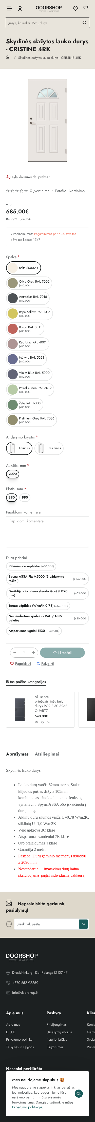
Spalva (11, 257)
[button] (62, 653)
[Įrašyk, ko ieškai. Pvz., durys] (85, 23)
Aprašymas (17, 754)
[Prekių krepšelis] (86, 8)
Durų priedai (16, 558)
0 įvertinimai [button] (40, 191)
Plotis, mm (14, 489)
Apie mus (14, 1013)
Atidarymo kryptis (20, 437)
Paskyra (54, 1013)
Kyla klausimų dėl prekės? (31, 177)
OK (79, 1093)
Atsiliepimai (47, 754)
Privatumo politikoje (27, 1107)
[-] (14, 652)
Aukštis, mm (16, 465)
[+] (33, 652)
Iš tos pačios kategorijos (26, 682)
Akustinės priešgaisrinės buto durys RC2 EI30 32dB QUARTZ (51, 703)
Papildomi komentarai (23, 512)
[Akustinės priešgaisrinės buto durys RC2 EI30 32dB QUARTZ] (19, 709)
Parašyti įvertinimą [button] (70, 191)
